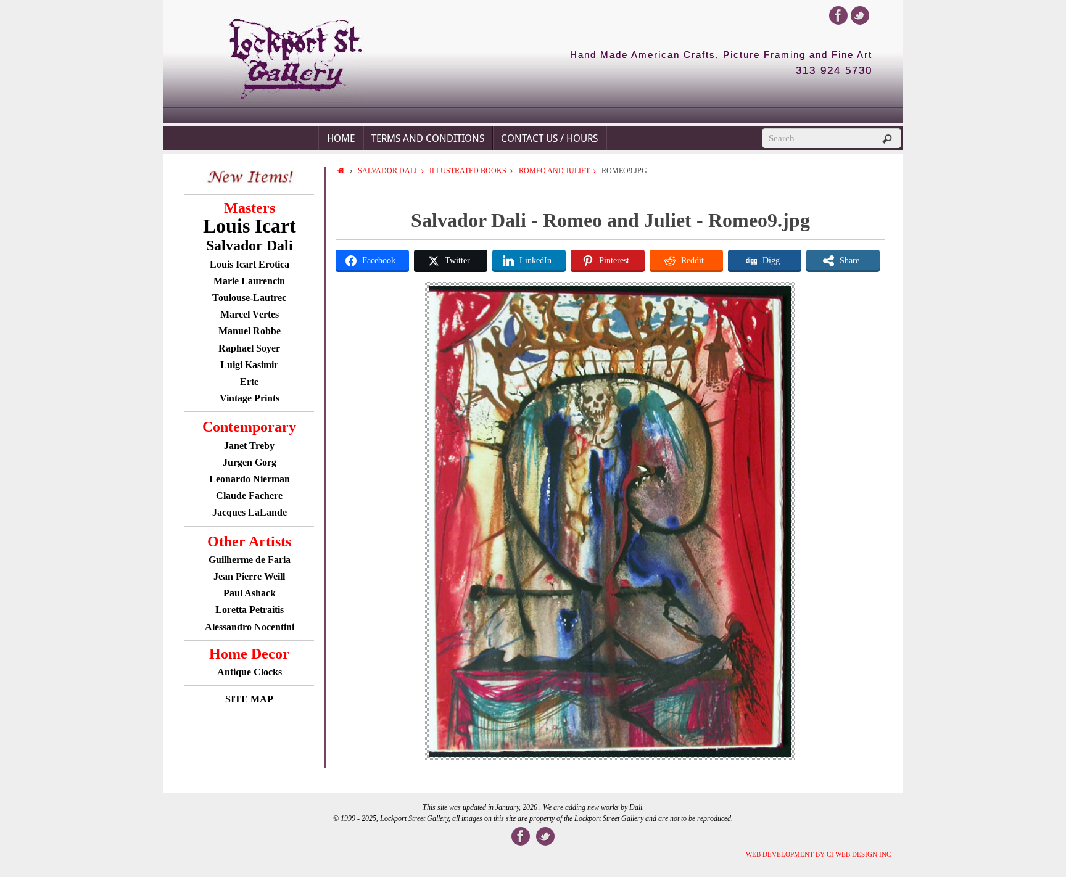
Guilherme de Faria (250, 559)
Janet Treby (249, 445)
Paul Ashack (249, 593)
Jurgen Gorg (249, 462)
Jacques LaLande (249, 512)
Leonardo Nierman (249, 479)
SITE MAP (249, 699)
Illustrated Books (467, 171)
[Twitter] (860, 15)
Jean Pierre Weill (249, 576)
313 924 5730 (834, 70)
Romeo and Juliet (554, 171)
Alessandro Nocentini (249, 627)
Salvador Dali (387, 171)
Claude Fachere (249, 495)
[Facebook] (838, 15)
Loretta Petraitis (249, 609)
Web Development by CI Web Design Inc (818, 854)
